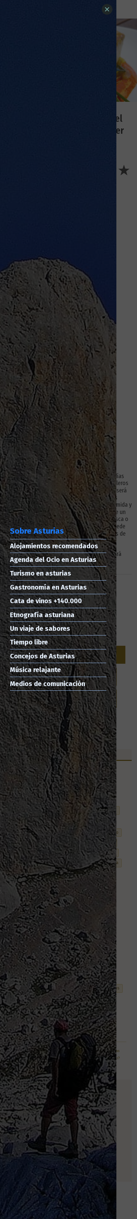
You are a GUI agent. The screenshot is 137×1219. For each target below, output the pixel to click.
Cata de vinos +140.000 (46, 601)
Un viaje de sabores (40, 628)
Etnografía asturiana (42, 615)
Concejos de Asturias (42, 656)
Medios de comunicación (47, 684)
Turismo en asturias (40, 573)
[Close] (107, 9)
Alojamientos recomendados (54, 546)
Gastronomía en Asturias (48, 587)
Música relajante (35, 670)
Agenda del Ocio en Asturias (53, 560)
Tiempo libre (29, 642)
